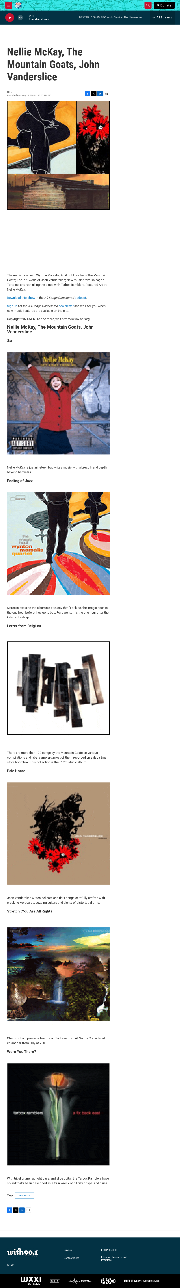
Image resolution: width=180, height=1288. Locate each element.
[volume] (20, 18)
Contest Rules (71, 1258)
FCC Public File (109, 1250)
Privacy (68, 1250)
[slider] (25, 17)
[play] (9, 18)
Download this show (21, 298)
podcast (80, 298)
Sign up (12, 306)
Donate (165, 5)
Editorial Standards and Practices (114, 1258)
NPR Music (24, 1195)
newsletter (66, 306)
